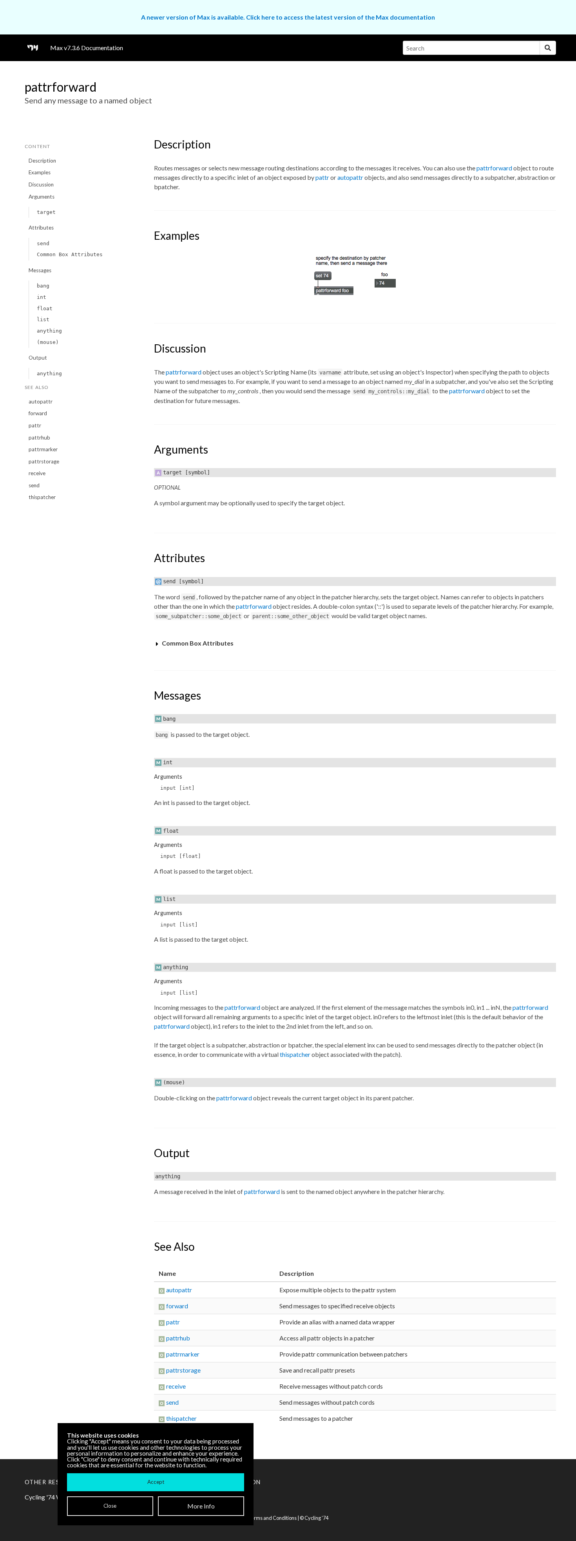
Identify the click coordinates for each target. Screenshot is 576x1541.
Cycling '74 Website (52, 1497)
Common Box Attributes (70, 254)
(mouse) (48, 342)
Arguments (41, 197)
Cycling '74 (316, 1518)
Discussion (41, 184)
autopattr (41, 401)
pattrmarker (43, 449)
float (45, 308)
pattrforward (494, 168)
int (41, 297)
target (46, 212)
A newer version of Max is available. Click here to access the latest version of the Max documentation (288, 17)
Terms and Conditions (272, 1518)
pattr (35, 425)
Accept (155, 1482)
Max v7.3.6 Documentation (86, 47)
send (43, 243)
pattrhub (39, 437)
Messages (40, 270)
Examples (40, 172)
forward (38, 413)
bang (43, 286)
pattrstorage (44, 461)
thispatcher (42, 497)
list (43, 319)
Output (38, 358)
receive (37, 473)
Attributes (41, 227)
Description (42, 160)
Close (109, 1506)
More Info (201, 1506)
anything (49, 331)
